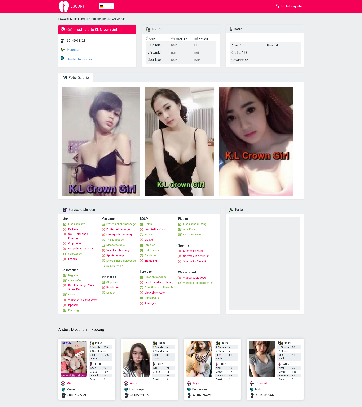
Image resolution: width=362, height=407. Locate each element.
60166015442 (265, 395)
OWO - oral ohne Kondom (78, 236)
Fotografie (74, 280)
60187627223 (76, 395)
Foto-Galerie (78, 77)
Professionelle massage (121, 224)
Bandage (150, 255)
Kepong (72, 50)
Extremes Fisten (192, 234)
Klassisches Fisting (195, 224)
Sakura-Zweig (114, 265)
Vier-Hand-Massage (118, 250)
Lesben (110, 292)
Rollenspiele (152, 250)
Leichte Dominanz (156, 229)
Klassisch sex (76, 224)
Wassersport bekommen (198, 282)
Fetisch (72, 259)
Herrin (148, 224)
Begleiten (73, 275)
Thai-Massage (115, 239)
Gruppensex (75, 243)
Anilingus (150, 303)
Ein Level (73, 229)
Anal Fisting (190, 229)
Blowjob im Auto (155, 292)
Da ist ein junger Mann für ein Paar (81, 287)
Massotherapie (115, 245)
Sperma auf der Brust (196, 256)
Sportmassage (115, 255)
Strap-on (150, 245)
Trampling (151, 260)
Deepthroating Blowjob (159, 287)
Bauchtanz (112, 287)
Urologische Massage (119, 234)
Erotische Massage (118, 229)
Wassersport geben (195, 277)
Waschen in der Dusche (82, 299)
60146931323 (76, 40)
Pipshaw (73, 305)
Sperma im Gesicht (194, 261)
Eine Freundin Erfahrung (159, 282)
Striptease (112, 282)
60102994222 (202, 395)
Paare (71, 294)
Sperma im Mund (193, 250)
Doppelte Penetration (81, 248)
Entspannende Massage (121, 260)
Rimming (73, 310)
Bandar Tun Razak (79, 59)
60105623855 (139, 395)
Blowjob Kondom (155, 277)
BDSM (148, 234)
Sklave (149, 239)
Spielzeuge (75, 253)
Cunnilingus (152, 297)
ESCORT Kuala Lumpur (73, 19)
